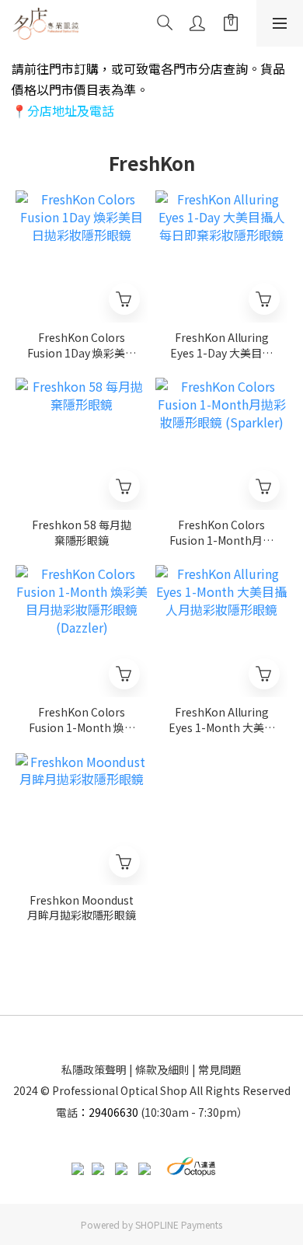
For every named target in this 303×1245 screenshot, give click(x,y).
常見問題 (220, 1069)
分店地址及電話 (70, 110)
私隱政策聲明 (94, 1069)
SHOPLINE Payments (178, 1224)
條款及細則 (162, 1069)
